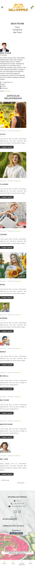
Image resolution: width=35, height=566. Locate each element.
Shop (13, 563)
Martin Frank (6, 424)
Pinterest (4, 88)
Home (4, 563)
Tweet (3, 86)
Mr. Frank (4, 400)
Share (3, 84)
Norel (2, 284)
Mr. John (4, 459)
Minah (3, 352)
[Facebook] (15, 511)
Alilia (2, 134)
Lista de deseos (22, 564)
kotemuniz (7, 91)
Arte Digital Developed (12, 552)
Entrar (30, 563)
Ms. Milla (4, 376)
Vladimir (4, 184)
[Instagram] (19, 511)
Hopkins (3, 318)
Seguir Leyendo (7, 147)
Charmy (3, 234)
